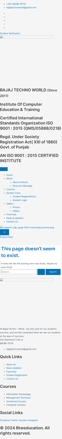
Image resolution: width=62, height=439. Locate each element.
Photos (16, 207)
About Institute (20, 182)
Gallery (10, 203)
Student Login (20, 200)
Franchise (11, 214)
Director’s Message (22, 186)
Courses (10, 189)
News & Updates (14, 218)
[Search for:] (23, 272)
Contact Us (12, 221)
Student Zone (13, 193)
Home (9, 175)
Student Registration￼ (24, 196)
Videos (16, 211)
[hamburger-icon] (4, 169)
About (9, 178)
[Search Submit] (41, 272)
